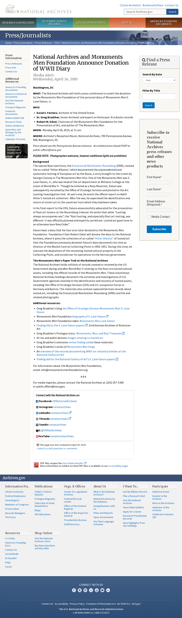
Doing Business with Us (104, 507)
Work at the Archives (163, 503)
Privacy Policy (77, 603)
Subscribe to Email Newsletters (44, 504)
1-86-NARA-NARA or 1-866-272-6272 (91, 612)
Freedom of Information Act (101, 603)
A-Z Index (10, 538)
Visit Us (127, 22)
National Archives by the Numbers (104, 500)
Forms (8, 566)
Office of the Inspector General (76, 514)
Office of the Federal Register (75, 507)
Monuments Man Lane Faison (97, 321)
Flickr (108, 590)
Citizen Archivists (130, 5)
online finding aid (79, 342)
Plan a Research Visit (134, 496)
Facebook (74, 590)
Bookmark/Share (153, 5)
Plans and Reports (103, 512)
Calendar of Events (15, 139)
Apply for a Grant (132, 511)
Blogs (38, 510)
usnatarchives (62, 407)
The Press (10, 517)
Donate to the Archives (159, 497)
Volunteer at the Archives (160, 509)
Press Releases (43, 42)
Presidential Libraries (75, 520)
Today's (43, 493)
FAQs (8, 562)
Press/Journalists (23, 42)
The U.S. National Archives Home (38, 8)
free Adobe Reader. (73, 463)
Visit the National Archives (14, 102)
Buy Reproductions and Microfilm (45, 547)
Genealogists (12, 500)
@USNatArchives (51, 430)
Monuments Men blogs (81, 346)
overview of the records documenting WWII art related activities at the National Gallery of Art (81, 353)
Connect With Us (91, 584)
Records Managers (15, 513)
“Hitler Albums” (104, 238)
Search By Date (152, 74)
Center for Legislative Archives (75, 493)
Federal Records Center (73, 500)
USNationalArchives (65, 401)
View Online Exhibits (133, 507)
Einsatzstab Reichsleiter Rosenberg (94, 165)
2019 (56, 42)
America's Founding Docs (15, 544)
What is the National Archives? (103, 493)
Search (172, 11)
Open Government (103, 517)
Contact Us (171, 5)
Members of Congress (17, 504)
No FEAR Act (123, 603)
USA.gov (136, 603)
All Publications (43, 514)
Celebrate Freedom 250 (162, 516)
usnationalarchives (62, 436)
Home (8, 42)
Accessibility (61, 603)
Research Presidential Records (134, 517)
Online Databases (14, 125)
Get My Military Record (135, 491)
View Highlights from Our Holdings (134, 524)
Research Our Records (18, 22)
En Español (11, 558)
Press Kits (10, 67)
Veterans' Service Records (54, 22)
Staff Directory (72, 524)
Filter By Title (151, 90)
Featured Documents (11, 113)
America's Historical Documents (15, 95)
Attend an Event (160, 491)
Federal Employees (15, 496)
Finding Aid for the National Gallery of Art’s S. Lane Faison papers (76, 359)
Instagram (85, 590)
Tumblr (91, 590)
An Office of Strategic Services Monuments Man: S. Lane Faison (83, 310)
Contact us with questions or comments (57, 448)
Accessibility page (118, 465)
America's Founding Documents (163, 22)
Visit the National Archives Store (43, 540)
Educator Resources (91, 22)
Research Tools (13, 121)
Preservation (12, 508)
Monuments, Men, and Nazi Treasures (99, 333)
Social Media (11, 553)
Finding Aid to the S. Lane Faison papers (61, 325)
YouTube (97, 590)
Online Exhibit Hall (14, 118)
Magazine (15, 107)
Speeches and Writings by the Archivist (13, 132)
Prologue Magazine (45, 498)
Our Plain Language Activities (103, 523)
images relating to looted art (85, 338)
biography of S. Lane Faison (89, 316)
